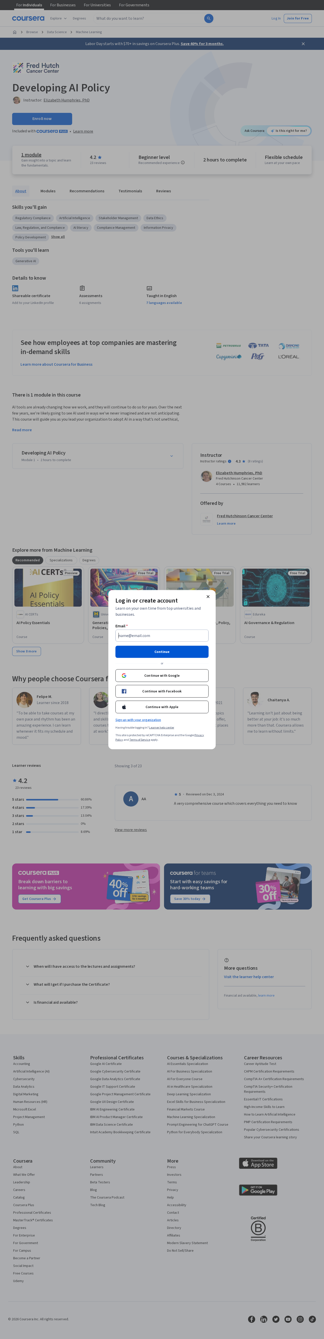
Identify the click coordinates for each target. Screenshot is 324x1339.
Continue (162, 651)
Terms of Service (139, 739)
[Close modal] (208, 596)
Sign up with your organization (138, 719)
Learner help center (161, 727)
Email (121, 625)
